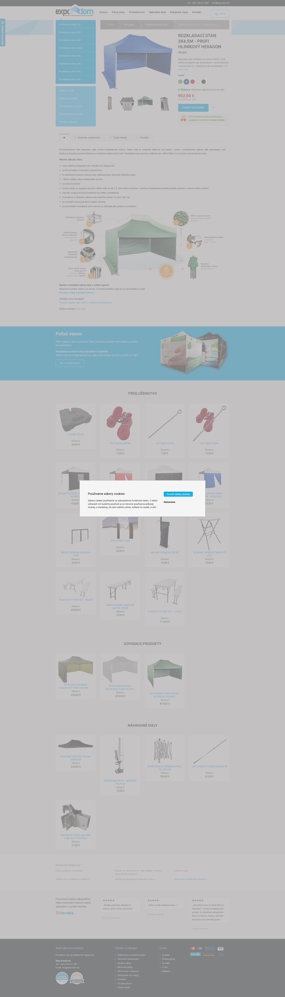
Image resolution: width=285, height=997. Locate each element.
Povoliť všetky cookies (178, 494)
